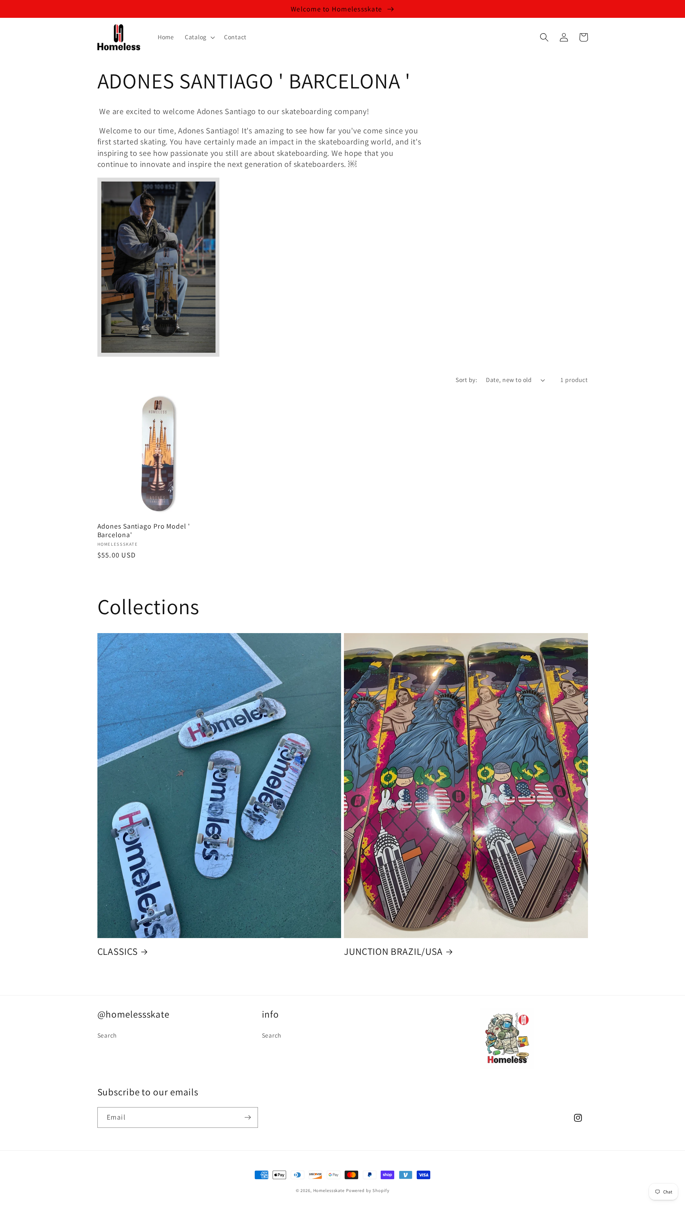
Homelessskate (329, 1190)
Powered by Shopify (368, 1190)
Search (107, 1035)
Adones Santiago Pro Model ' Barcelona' (143, 530)
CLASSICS (117, 952)
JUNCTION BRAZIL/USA (393, 952)
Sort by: (466, 380)
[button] (199, 37)
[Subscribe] (248, 1117)
